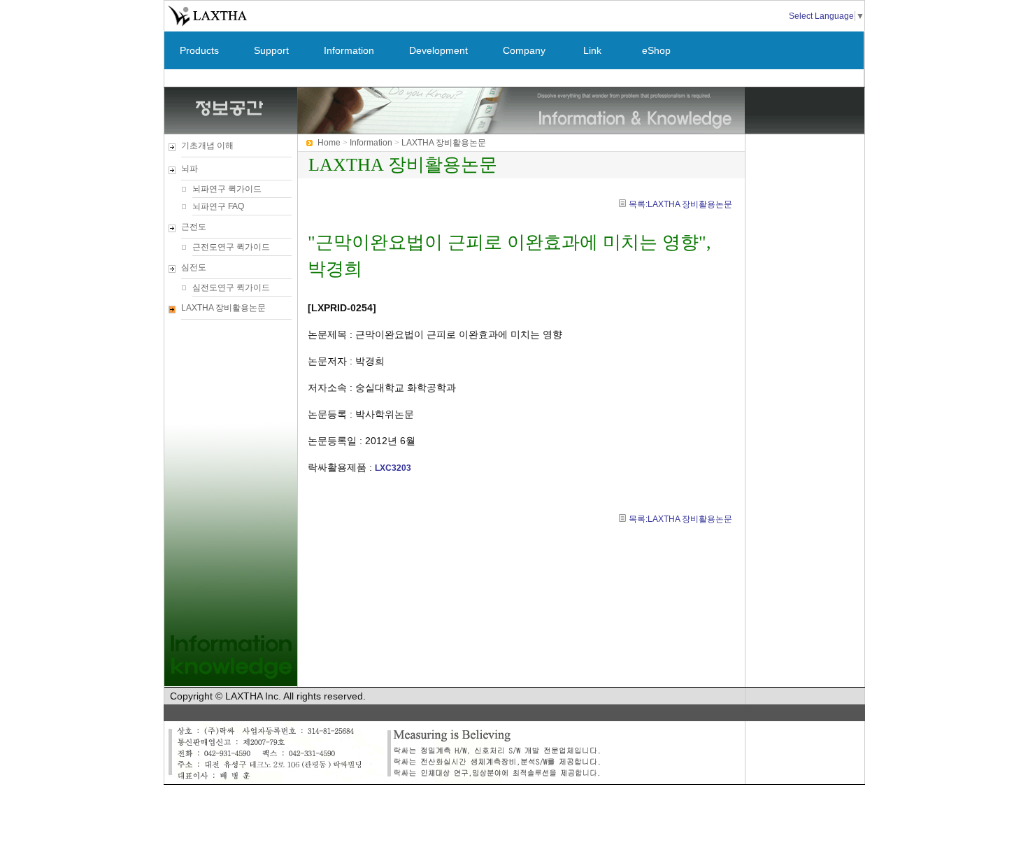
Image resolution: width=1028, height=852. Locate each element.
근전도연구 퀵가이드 (231, 247)
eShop (656, 50)
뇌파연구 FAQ (218, 206)
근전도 (193, 227)
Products (199, 50)
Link (592, 50)
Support (271, 50)
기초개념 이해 (207, 145)
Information (349, 50)
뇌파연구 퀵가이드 (227, 189)
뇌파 (189, 168)
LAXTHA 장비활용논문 (223, 308)
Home (329, 143)
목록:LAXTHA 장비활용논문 (680, 204)
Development (438, 50)
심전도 (193, 267)
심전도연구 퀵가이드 (231, 287)
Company (524, 50)
